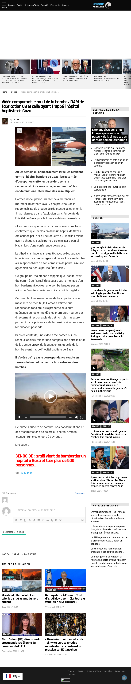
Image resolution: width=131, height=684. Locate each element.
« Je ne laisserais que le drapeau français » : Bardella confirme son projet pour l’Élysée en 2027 (45, 80)
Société (44, 5)
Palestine (30, 554)
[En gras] (16, 520)
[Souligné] (25, 520)
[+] (60, 520)
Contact (65, 5)
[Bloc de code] (47, 520)
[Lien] (52, 520)
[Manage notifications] (124, 677)
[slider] (48, 417)
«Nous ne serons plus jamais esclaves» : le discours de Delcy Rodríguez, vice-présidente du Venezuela (107, 335)
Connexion (79, 493)
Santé (19, 5)
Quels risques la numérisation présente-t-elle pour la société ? (106, 79)
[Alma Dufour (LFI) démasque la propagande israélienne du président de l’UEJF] (22, 624)
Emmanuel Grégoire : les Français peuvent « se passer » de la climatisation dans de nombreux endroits (14, 80)
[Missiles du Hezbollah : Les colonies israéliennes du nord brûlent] (22, 580)
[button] (50, 396)
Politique (51, 590)
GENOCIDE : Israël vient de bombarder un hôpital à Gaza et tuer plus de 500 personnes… (50, 460)
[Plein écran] (81, 417)
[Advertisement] (65, 34)
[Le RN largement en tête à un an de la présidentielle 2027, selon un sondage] (76, 67)
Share (19, 130)
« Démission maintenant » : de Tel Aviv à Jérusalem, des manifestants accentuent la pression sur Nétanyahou (64, 644)
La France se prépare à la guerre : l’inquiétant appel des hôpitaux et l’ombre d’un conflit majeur (109, 434)
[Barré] (29, 520)
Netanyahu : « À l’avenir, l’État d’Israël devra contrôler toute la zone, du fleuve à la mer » (65, 598)
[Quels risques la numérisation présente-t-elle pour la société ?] (107, 67)
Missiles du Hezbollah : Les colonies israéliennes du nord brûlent (20, 598)
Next (129, 74)
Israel (17, 554)
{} (56, 520)
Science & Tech (32, 5)
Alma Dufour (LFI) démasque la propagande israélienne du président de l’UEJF (21, 642)
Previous (1, 74)
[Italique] (21, 520)
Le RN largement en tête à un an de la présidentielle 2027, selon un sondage (75, 79)
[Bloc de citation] (43, 520)
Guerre (6, 590)
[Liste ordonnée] (34, 520)
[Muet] (76, 417)
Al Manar (26, 472)
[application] (50, 396)
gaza (6, 554)
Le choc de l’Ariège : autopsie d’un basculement (110, 188)
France (11, 5)
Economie (55, 5)
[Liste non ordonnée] (38, 520)
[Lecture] (19, 417)
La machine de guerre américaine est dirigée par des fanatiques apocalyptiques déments (109, 293)
